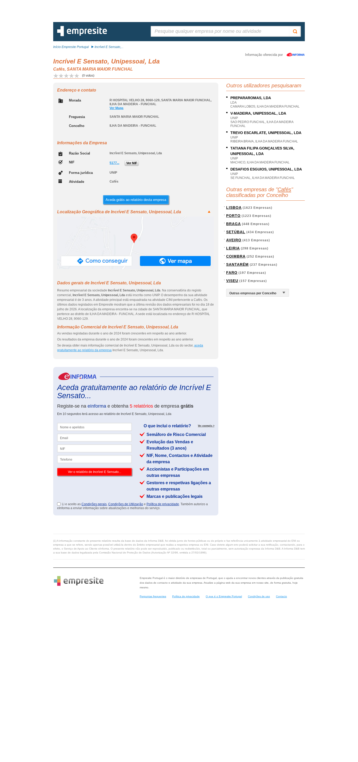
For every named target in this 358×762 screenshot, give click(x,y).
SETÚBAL (235, 232)
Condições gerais (94, 504)
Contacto (281, 596)
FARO (231, 272)
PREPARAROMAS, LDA (250, 98)
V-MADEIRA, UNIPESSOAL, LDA (258, 113)
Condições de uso (259, 596)
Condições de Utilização (125, 504)
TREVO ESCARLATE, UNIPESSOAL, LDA (265, 133)
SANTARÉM (237, 264)
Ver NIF (131, 163)
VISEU (232, 281)
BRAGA (233, 224)
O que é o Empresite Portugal (224, 596)
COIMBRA (236, 256)
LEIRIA (233, 248)
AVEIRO (233, 240)
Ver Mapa (116, 108)
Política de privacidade (163, 504)
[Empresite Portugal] (82, 35)
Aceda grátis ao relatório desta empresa (136, 200)
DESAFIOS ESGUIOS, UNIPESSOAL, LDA (266, 169)
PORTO (233, 216)
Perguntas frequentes (153, 596)
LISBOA (234, 207)
